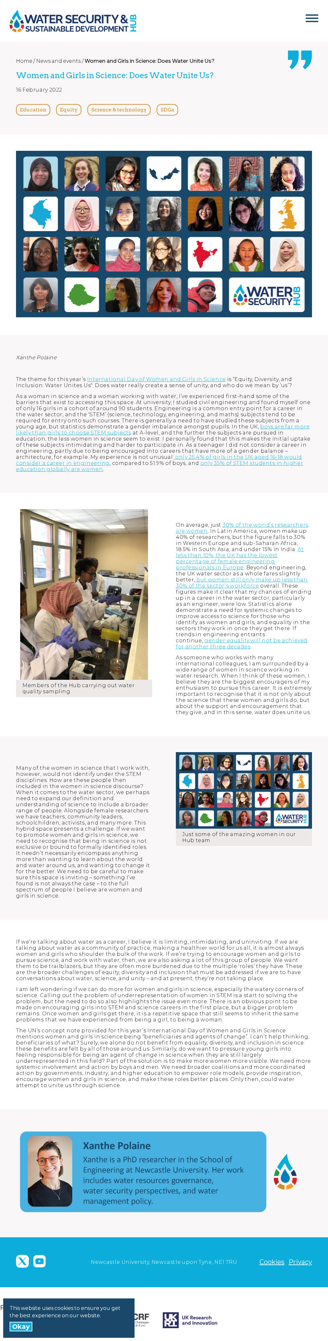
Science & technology (119, 110)
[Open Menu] (312, 20)
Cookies (271, 1262)
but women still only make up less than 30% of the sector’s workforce (242, 583)
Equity (69, 110)
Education (33, 110)
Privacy (300, 1262)
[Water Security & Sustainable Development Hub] (82, 21)
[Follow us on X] (22, 1261)
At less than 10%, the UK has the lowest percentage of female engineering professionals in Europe (240, 558)
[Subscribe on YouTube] (39, 1261)
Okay (21, 1326)
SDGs (167, 110)
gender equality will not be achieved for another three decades (242, 644)
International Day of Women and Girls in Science (156, 379)
